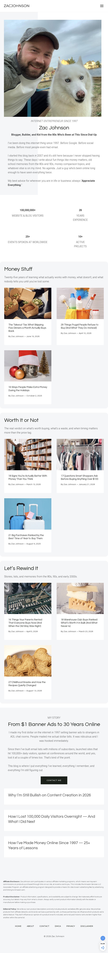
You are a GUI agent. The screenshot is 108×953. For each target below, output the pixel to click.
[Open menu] (102, 6)
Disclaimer (86, 926)
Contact (44, 926)
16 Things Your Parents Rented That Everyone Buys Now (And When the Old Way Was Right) (25, 622)
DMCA (58, 926)
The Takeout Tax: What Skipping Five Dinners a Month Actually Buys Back (27, 328)
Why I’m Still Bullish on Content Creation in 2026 (49, 795)
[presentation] (27, 303)
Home (18, 926)
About (30, 926)
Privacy (70, 926)
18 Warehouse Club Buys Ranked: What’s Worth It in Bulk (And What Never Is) (79, 622)
